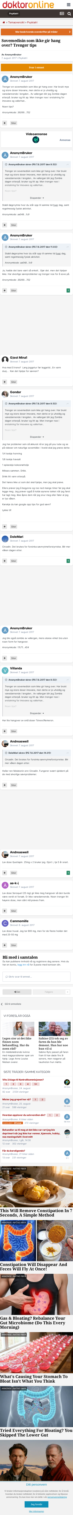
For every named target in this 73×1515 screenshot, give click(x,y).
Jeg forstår (36, 1504)
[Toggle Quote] (6, 164)
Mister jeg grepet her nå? (16, 1099)
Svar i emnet (36, 67)
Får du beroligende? (13, 1150)
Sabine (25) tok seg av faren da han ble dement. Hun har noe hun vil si (53, 1043)
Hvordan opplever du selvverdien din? (24, 1115)
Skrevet (22, 80)
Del (18, 992)
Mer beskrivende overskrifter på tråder (36, 31)
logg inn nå (23, 964)
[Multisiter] (4, 123)
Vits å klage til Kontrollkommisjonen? (23, 1079)
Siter (13, 123)
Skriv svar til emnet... (20, 976)
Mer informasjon (36, 1511)
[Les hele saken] (18, 1029)
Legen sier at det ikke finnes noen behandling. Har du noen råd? (16, 1043)
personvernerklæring (57, 1497)
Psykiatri (23, 58)
